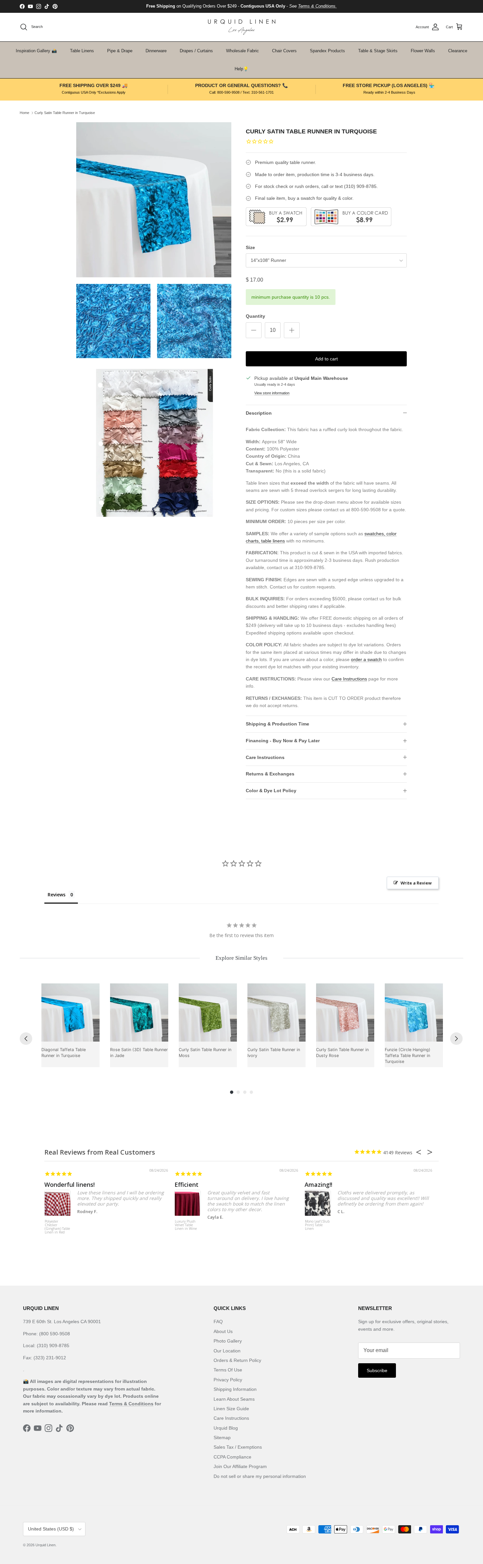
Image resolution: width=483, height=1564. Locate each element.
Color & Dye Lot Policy (271, 790)
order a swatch (366, 659)
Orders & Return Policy (237, 1360)
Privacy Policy (228, 1379)
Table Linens (82, 50)
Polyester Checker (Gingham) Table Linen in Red (57, 1227)
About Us (223, 1331)
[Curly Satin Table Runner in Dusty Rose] (345, 1012)
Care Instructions (349, 678)
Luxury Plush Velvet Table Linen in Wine (186, 1225)
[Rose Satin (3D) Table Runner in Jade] (139, 1012)
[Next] (456, 1038)
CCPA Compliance (232, 1457)
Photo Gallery (228, 1341)
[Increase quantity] (292, 330)
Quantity (255, 316)
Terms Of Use (228, 1369)
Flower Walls (423, 50)
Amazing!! (318, 1184)
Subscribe (377, 1370)
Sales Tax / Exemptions (238, 1447)
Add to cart (326, 358)
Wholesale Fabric (242, 50)
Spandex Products (327, 50)
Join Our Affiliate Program (240, 1466)
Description (259, 413)
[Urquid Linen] (241, 27)
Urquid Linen (45, 1545)
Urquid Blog (226, 1428)
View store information (271, 393)
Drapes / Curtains (196, 50)
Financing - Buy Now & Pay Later (283, 740)
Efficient (186, 1184)
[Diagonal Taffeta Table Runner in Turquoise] (70, 1012)
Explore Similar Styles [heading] (241, 958)
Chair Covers (284, 50)
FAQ (218, 1321)
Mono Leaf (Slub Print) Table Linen (317, 1225)
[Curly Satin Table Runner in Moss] (208, 1012)
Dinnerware (156, 50)
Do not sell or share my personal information (260, 1476)
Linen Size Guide (231, 1408)
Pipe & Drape (119, 50)
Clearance (457, 50)
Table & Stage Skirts (378, 50)
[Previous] (26, 1038)
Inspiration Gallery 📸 (36, 50)
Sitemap (222, 1437)
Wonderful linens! (69, 1184)
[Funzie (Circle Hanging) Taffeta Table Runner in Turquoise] (414, 1012)
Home (24, 113)
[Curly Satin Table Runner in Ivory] (276, 1012)
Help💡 (241, 68)
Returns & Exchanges (270, 773)
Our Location (227, 1350)
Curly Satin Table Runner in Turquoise (64, 113)
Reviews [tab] (56, 894)
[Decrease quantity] (254, 330)
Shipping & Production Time (277, 723)
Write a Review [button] (416, 883)
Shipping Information (235, 1389)
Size (250, 247)
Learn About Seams (234, 1399)
